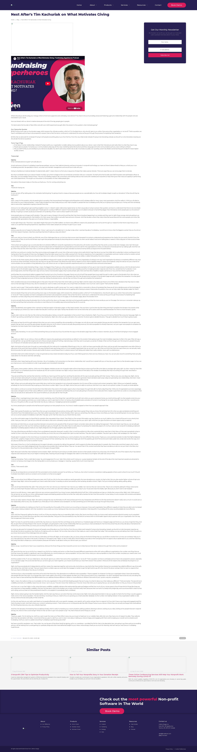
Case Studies (134, 724)
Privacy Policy (45, 726)
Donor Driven (75, 724)
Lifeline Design (35, 748)
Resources (141, 5)
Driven (26, 748)
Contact (158, 5)
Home (79, 5)
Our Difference (46, 724)
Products (108, 5)
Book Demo (176, 5)
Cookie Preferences (180, 749)
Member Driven (76, 726)
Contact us (163, 721)
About (92, 5)
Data (102, 731)
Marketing (104, 726)
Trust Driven (17, 638)
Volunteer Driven (76, 729)
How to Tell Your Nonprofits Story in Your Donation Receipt (94, 675)
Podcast (133, 729)
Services (124, 5)
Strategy (103, 729)
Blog (18, 19)
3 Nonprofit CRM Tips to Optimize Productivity (30, 675)
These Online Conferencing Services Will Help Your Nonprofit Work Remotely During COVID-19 (156, 675)
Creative (103, 724)
